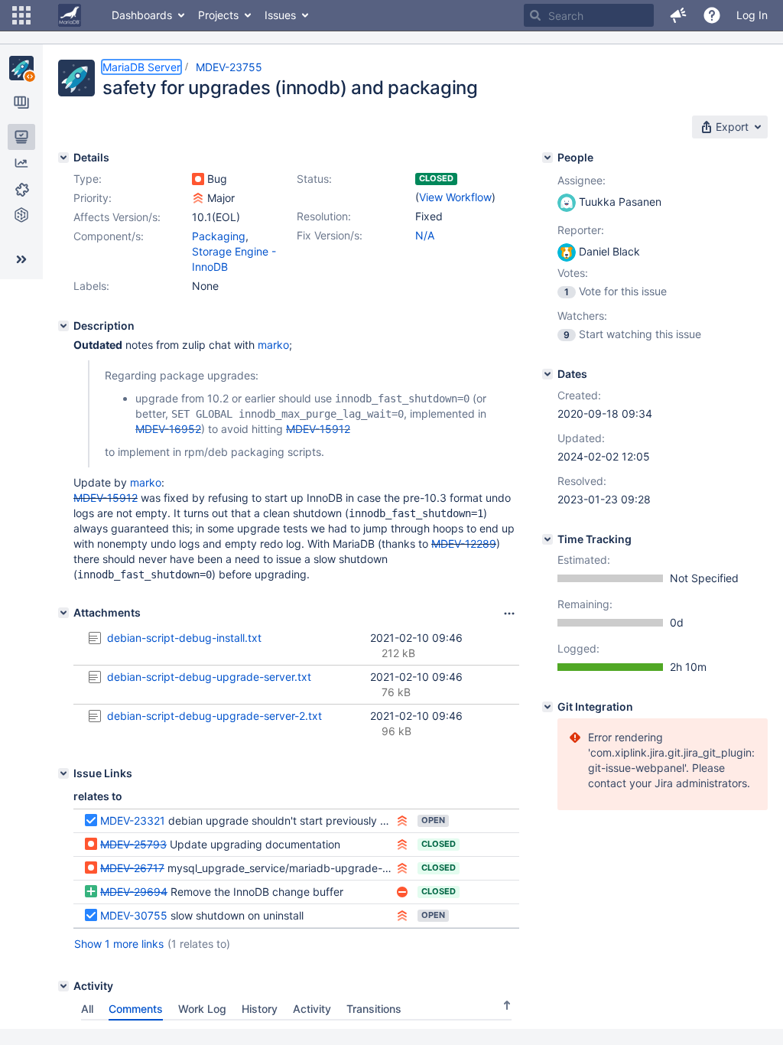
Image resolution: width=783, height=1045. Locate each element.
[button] (21, 15)
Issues (280, 14)
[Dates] (547, 374)
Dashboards (142, 14)
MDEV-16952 (168, 428)
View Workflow (455, 196)
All (87, 1008)
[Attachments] (63, 612)
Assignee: (581, 180)
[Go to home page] (69, 15)
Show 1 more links (119, 943)
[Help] (712, 15)
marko (273, 344)
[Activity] (63, 986)
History (260, 1008)
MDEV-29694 (133, 891)
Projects (218, 14)
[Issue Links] (63, 773)
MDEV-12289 (463, 543)
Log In (752, 14)
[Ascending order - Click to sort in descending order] (507, 1005)
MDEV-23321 (132, 820)
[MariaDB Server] (21, 68)
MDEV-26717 (132, 867)
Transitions (373, 1008)
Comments (136, 1008)
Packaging (218, 236)
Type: (87, 178)
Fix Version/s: (329, 235)
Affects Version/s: (117, 216)
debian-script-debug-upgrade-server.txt (209, 676)
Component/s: (108, 236)
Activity (312, 1008)
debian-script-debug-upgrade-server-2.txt (214, 715)
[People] (547, 157)
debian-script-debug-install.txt (184, 637)
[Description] (63, 326)
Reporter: (580, 229)
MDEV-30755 (133, 915)
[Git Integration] (547, 707)
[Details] (63, 157)
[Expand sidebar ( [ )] (21, 259)
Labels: (91, 285)
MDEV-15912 (318, 428)
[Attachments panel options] (509, 613)
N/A (424, 235)
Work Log (202, 1008)
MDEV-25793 (133, 844)
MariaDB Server (141, 66)
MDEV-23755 (229, 66)
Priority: (92, 197)
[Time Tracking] (547, 539)
